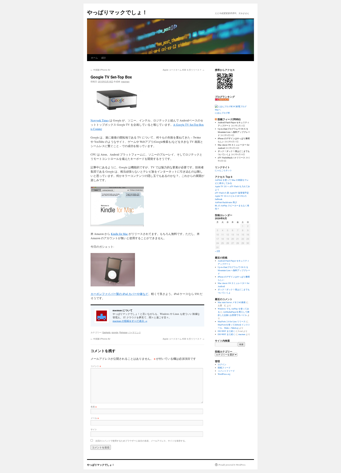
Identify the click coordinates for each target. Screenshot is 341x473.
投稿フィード (224, 367)
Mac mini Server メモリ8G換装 (232, 302)
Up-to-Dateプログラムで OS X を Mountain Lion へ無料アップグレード (234, 132)
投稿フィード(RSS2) (229, 119)
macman (125, 81)
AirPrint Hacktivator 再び (226, 202)
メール (95, 417)
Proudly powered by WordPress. (232, 464)
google (115, 332)
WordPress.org (224, 374)
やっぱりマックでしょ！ (117, 12)
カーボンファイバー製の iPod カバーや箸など (119, 294)
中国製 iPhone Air (100, 69)
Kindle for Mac (119, 234)
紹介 (103, 57)
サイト (94, 429)
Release (123, 332)
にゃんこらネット (223, 170)
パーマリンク (134, 332)
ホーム (94, 57)
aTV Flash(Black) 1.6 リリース (231, 157)
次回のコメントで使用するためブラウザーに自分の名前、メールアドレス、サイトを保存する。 (141, 440)
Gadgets (106, 332)
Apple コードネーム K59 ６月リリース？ (183, 69)
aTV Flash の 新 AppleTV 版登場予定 (232, 192)
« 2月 (217, 250)
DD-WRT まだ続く (226, 331)
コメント (96, 365)
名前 (94, 406)
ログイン (222, 364)
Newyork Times (100, 120)
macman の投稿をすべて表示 (130, 321)
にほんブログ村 (222, 112)
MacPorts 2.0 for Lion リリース (232, 321)
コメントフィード (226, 370)
